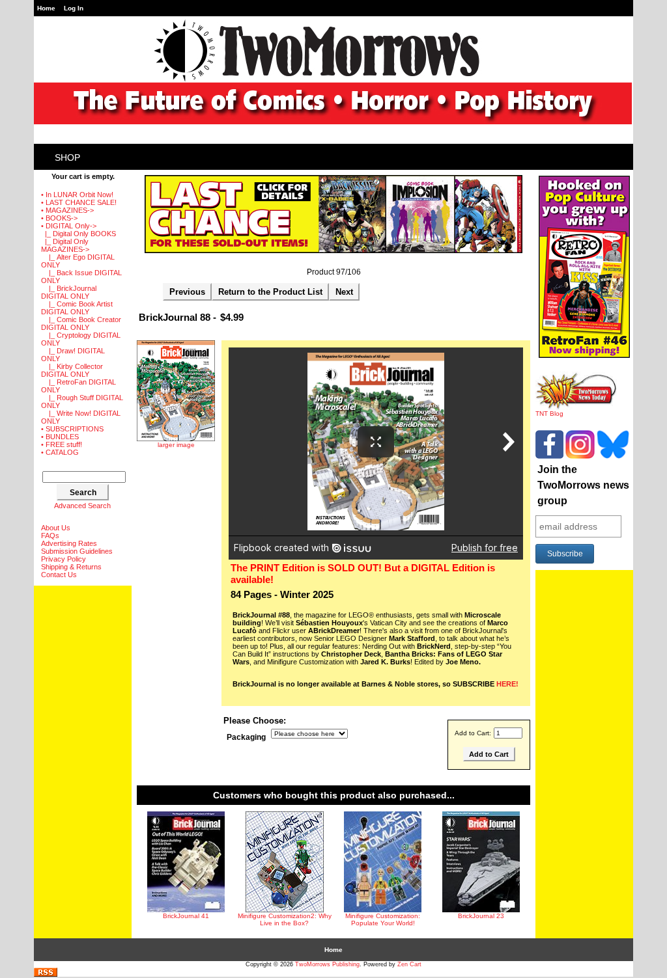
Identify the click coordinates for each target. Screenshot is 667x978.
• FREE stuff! (61, 444)
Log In (73, 8)
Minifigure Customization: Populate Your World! (382, 919)
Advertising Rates (69, 543)
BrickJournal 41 (186, 915)
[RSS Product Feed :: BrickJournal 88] (45, 974)
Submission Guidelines (77, 551)
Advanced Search (82, 505)
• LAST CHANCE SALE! (79, 202)
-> (68, 226)
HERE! (507, 684)
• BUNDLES (60, 437)
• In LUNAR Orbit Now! (77, 194)
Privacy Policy (63, 559)
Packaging (246, 737)
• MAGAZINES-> (67, 210)
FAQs (50, 535)
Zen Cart (409, 964)
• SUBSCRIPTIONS (72, 429)
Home (46, 8)
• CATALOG (60, 452)
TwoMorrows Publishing (327, 964)
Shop (67, 157)
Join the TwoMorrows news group (583, 485)
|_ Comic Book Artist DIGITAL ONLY (77, 308)
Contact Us (59, 574)
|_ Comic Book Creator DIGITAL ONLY (81, 323)
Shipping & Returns (71, 567)
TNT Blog (549, 413)
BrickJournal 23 (481, 915)
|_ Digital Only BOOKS (78, 234)
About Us (55, 528)
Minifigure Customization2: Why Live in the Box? (285, 919)
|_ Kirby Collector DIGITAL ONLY (72, 370)
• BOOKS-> (59, 218)
